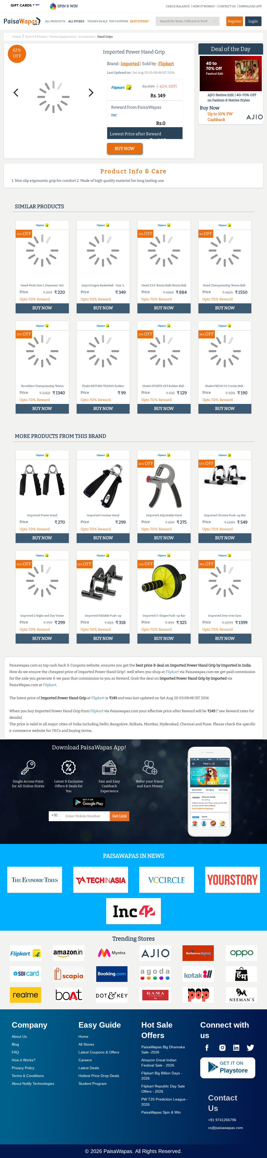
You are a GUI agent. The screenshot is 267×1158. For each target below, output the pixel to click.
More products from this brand (60, 436)
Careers (85, 1060)
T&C (114, 115)
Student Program (92, 1083)
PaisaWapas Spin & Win (161, 1112)
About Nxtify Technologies (33, 1083)
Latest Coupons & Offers (98, 1052)
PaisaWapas (118, 1151)
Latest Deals (88, 1068)
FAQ (15, 1052)
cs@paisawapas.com (225, 1128)
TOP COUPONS (118, 21)
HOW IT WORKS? (204, 6)
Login (253, 21)
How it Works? (23, 1060)
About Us (19, 1036)
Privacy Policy (23, 1068)
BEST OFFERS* (139, 21)
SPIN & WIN (67, 6)
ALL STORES (76, 21)
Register (234, 21)
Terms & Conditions (28, 1076)
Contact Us (222, 1103)
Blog (15, 1044)
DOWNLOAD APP (250, 6)
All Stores (86, 1044)
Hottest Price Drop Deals (98, 1076)
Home (83, 1036)
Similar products (39, 206)
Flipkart (166, 63)
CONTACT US (227, 6)
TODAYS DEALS (97, 21)
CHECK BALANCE (178, 6)
